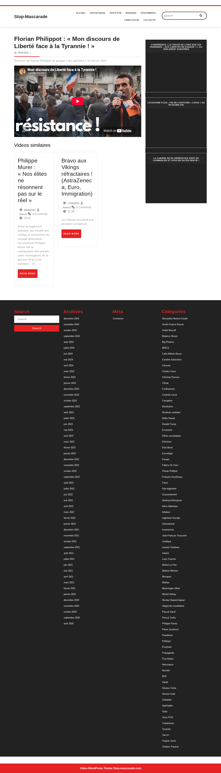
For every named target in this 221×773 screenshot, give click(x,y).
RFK (164, 676)
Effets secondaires (171, 436)
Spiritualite (167, 705)
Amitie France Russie (173, 324)
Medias (165, 582)
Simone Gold (168, 694)
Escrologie (167, 453)
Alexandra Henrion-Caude (175, 318)
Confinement (168, 389)
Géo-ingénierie (169, 488)
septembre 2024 (72, 336)
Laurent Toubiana (170, 547)
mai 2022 (68, 500)
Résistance (167, 664)
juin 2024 (68, 353)
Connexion (118, 318)
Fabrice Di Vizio (170, 465)
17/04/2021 (73, 203)
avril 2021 (68, 576)
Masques (131, 13)
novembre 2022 (71, 465)
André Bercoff (169, 330)
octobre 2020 (70, 611)
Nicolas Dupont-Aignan (173, 600)
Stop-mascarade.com (127, 768)
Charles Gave (169, 371)
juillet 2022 (69, 488)
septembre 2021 (72, 547)
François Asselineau (172, 477)
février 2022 (69, 518)
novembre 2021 (71, 535)
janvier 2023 (70, 453)
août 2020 (69, 623)
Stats (164, 711)
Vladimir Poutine (170, 746)
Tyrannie (166, 729)
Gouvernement (169, 494)
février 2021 (69, 588)
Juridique (166, 541)
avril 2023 (68, 436)
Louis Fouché (169, 559)
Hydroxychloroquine (172, 500)
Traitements (148, 13)
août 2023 (69, 412)
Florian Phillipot (169, 471)
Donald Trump (169, 424)
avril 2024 (68, 365)
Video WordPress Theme (96, 768)
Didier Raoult (168, 418)
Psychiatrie (167, 658)
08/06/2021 (29, 210)
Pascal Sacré (169, 611)
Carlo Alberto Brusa (171, 353)
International (168, 524)
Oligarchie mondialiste (173, 606)
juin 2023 (68, 424)
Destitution (167, 406)
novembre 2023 (71, 394)
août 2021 (69, 553)
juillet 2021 (69, 559)
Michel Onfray (169, 594)
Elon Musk (167, 447)
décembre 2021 (71, 529)
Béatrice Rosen (169, 336)
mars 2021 (69, 582)
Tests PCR (115, 13)
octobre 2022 (70, 471)
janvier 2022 (70, 524)
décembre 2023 (71, 389)
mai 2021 (68, 570)
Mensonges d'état (171, 588)
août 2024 (69, 342)
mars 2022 (69, 512)
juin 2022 (68, 494)
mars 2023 (69, 441)
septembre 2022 (72, 477)
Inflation (166, 512)
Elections (166, 441)
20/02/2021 (23, 52)
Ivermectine (168, 529)
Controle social (169, 394)
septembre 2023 (72, 406)
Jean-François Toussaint (174, 535)
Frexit (165, 482)
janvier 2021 (70, 594)
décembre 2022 (71, 459)
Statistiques (97, 13)
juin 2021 (68, 565)
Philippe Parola (169, 623)
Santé (165, 682)
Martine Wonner (170, 570)
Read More (28, 275)
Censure (166, 365)
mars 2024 (69, 371)
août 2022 (69, 482)
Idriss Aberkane (170, 506)
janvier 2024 (70, 383)
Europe (165, 459)
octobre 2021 (70, 541)
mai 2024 (68, 359)
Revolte (166, 670)
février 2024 (69, 377)
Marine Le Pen (169, 565)
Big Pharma (168, 342)
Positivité (166, 647)
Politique (166, 641)
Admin (22, 214)
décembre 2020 (71, 600)
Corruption (167, 400)
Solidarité (166, 699)
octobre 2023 (70, 400)
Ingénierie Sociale (171, 518)
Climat (165, 383)
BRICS (165, 348)
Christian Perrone (170, 377)
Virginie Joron (169, 741)
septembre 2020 (72, 617)
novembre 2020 (71, 606)
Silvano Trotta (169, 688)
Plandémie (167, 635)
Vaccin (165, 735)
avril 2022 (68, 506)
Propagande (168, 653)
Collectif (149, 20)
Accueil (81, 13)
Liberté (165, 553)
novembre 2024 (71, 324)
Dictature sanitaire (171, 412)
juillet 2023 (69, 418)
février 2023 (69, 447)
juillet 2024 (69, 348)
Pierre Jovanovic (170, 629)
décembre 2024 (71, 318)
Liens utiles (131, 20)
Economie (167, 430)
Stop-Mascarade (30, 16)
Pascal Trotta (169, 617)
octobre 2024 (70, 330)
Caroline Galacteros (172, 359)
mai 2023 (68, 430)
